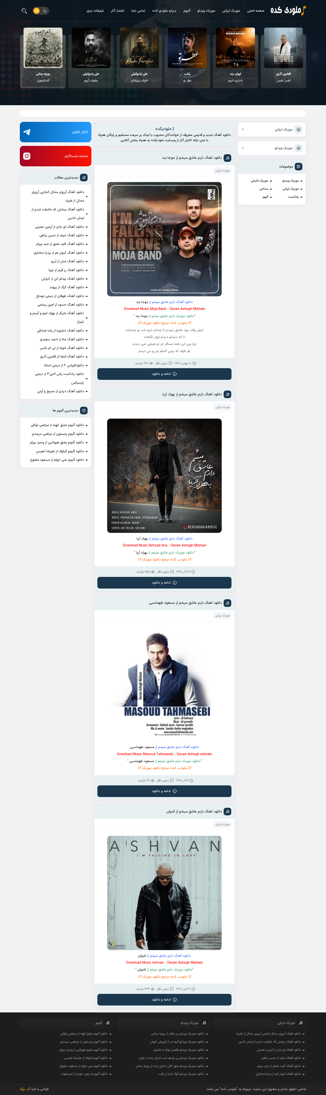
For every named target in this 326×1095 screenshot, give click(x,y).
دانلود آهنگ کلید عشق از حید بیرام (60, 244)
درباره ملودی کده (164, 10)
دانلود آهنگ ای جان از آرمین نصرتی (59, 226)
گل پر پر (43, 77)
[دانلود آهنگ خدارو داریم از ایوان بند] (283, 48)
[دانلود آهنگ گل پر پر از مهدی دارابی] (42, 48)
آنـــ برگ (25, 1089)
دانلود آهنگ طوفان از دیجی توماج (60, 296)
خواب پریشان (187, 77)
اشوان (142, 955)
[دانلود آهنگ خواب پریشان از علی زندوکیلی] (187, 48)
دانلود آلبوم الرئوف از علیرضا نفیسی (60, 451)
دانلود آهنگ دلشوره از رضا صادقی (60, 330)
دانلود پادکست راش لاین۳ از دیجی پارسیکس (59, 378)
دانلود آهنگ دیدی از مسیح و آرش (60, 391)
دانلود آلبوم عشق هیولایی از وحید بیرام (57, 442)
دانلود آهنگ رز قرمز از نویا (66, 270)
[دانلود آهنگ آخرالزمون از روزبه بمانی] (91, 48)
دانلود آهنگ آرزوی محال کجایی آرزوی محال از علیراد (58, 196)
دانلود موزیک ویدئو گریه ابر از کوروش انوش (177, 1042)
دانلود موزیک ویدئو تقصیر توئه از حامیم (179, 1050)
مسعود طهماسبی (142, 747)
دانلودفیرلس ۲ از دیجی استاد (64, 365)
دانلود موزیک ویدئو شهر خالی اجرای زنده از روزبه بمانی (170, 1066)
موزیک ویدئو (206, 10)
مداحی (263, 189)
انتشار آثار (117, 10)
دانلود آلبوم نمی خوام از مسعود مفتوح (57, 459)
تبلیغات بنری (95, 10)
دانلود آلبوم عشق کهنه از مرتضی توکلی (57, 425)
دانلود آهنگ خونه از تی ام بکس (62, 348)
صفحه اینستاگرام (76, 156)
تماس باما (138, 10)
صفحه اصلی (255, 10)
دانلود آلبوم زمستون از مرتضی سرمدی (58, 433)
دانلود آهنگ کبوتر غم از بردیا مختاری (59, 252)
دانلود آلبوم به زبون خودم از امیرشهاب (84, 1074)
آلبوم (187, 10)
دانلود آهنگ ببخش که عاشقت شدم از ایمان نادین (58, 214)
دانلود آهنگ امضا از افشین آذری (62, 356)
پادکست (293, 197)
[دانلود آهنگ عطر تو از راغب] (235, 48)
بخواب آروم (139, 77)
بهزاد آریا (142, 538)
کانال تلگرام (80, 132)
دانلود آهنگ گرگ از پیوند (67, 287)
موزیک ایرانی (231, 10)
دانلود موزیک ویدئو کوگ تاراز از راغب (181, 1074)
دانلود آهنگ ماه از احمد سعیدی (62, 339)
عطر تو (235, 77)
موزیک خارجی (259, 180)
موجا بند (142, 302)
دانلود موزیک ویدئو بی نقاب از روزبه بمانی (177, 1033)
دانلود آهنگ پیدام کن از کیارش (62, 278)
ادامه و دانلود (161, 374)
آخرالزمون (91, 77)
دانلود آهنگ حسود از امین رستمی (60, 304)
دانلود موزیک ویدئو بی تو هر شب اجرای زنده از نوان (171, 1058)
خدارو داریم (283, 77)
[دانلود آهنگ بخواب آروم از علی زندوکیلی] (139, 48)
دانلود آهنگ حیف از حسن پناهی (61, 235)
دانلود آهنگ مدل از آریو (67, 261)
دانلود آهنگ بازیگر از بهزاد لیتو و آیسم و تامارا (57, 317)
